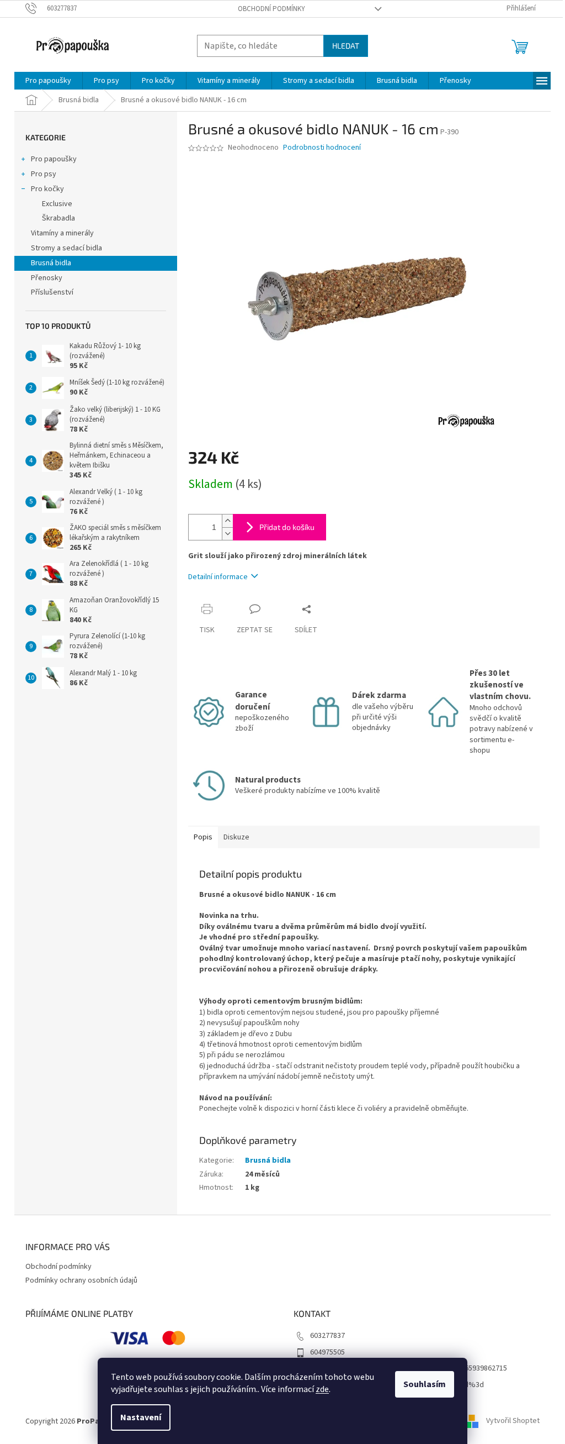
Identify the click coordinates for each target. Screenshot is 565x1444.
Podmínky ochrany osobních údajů (81, 1280)
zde (322, 1389)
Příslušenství (52, 292)
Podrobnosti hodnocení (322, 148)
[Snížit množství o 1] (227, 533)
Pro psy (43, 174)
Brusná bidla (51, 263)
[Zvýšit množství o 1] (227, 520)
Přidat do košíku (287, 527)
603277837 (327, 1335)
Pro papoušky (54, 159)
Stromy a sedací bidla (66, 248)
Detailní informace (218, 576)
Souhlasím (424, 1384)
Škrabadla (58, 218)
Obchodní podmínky (271, 9)
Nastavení (140, 1417)
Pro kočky (47, 189)
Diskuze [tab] (236, 837)
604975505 (327, 1352)
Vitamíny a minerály (62, 233)
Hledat (345, 45)
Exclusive (57, 203)
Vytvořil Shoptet (513, 1421)
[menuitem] (48, 81)
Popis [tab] (203, 837)
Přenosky (46, 277)
